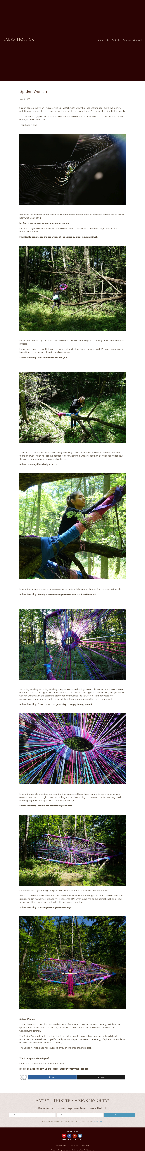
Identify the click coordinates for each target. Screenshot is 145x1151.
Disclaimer (85, 1146)
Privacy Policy (97, 1121)
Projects (116, 40)
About (101, 40)
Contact (137, 40)
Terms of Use (74, 1146)
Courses (126, 40)
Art (108, 40)
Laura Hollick (18, 40)
